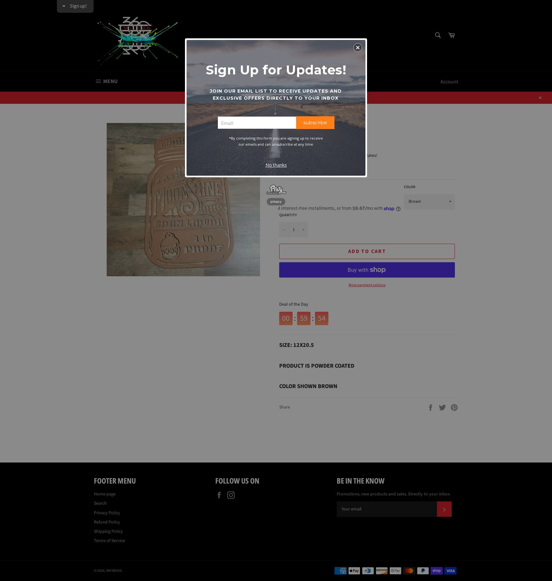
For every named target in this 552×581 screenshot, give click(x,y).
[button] (358, 47)
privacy (276, 201)
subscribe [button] (315, 122)
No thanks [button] (276, 165)
